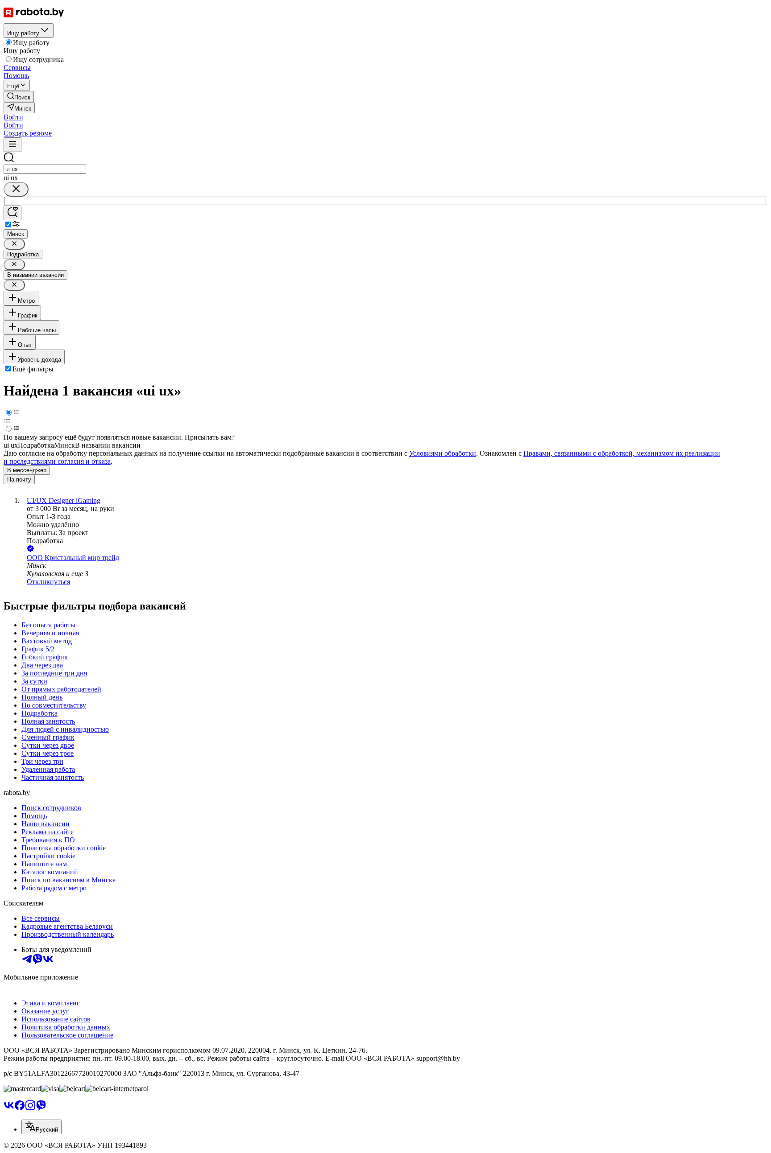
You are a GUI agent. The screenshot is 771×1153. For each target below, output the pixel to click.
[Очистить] (16, 189)
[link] (19, 96)
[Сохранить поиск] (12, 213)
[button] (13, 117)
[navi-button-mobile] (12, 144)
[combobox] (45, 169)
